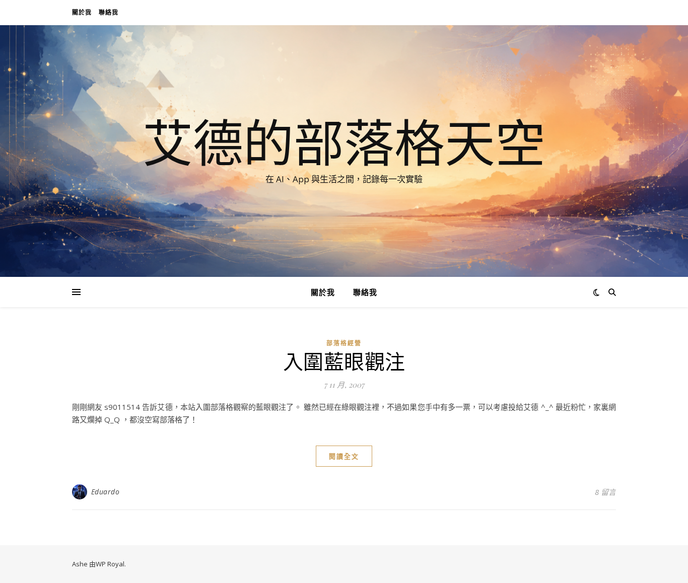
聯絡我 (108, 12)
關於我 (82, 12)
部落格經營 (344, 343)
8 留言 (605, 492)
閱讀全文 (344, 456)
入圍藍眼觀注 (344, 360)
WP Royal (110, 563)
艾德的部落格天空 (344, 142)
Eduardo (105, 491)
